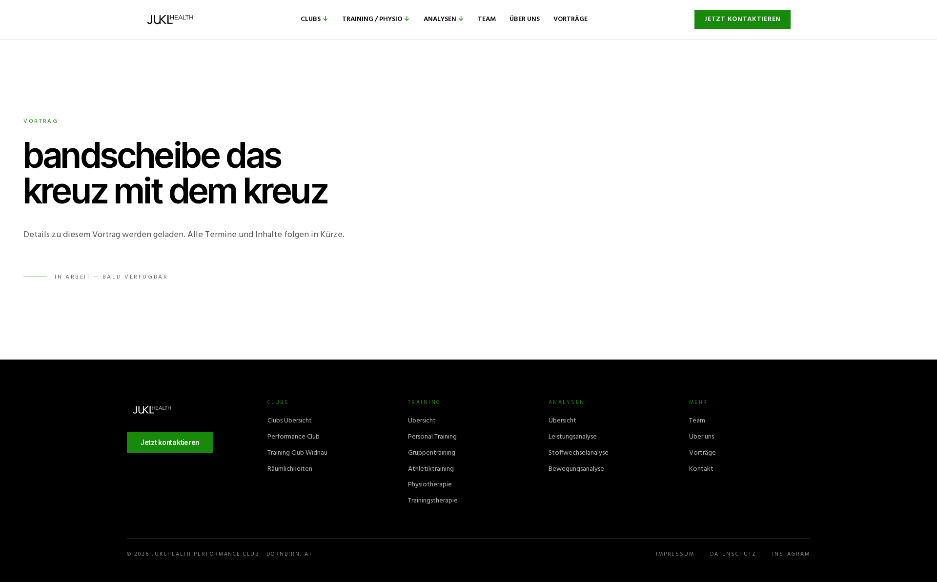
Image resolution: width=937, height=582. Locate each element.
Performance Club (293, 436)
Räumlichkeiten (289, 469)
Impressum (675, 554)
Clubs (314, 19)
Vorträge (570, 19)
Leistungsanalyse (573, 436)
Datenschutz (733, 554)
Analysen (444, 19)
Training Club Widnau (297, 453)
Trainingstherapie (433, 500)
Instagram (791, 554)
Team (487, 19)
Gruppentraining (431, 453)
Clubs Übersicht (289, 420)
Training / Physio (376, 19)
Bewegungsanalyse (576, 469)
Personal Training (432, 436)
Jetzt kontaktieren (742, 19)
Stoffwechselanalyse (579, 453)
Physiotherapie (430, 484)
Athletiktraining (431, 469)
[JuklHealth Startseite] (170, 19)
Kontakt (701, 469)
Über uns (524, 19)
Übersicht (422, 420)
